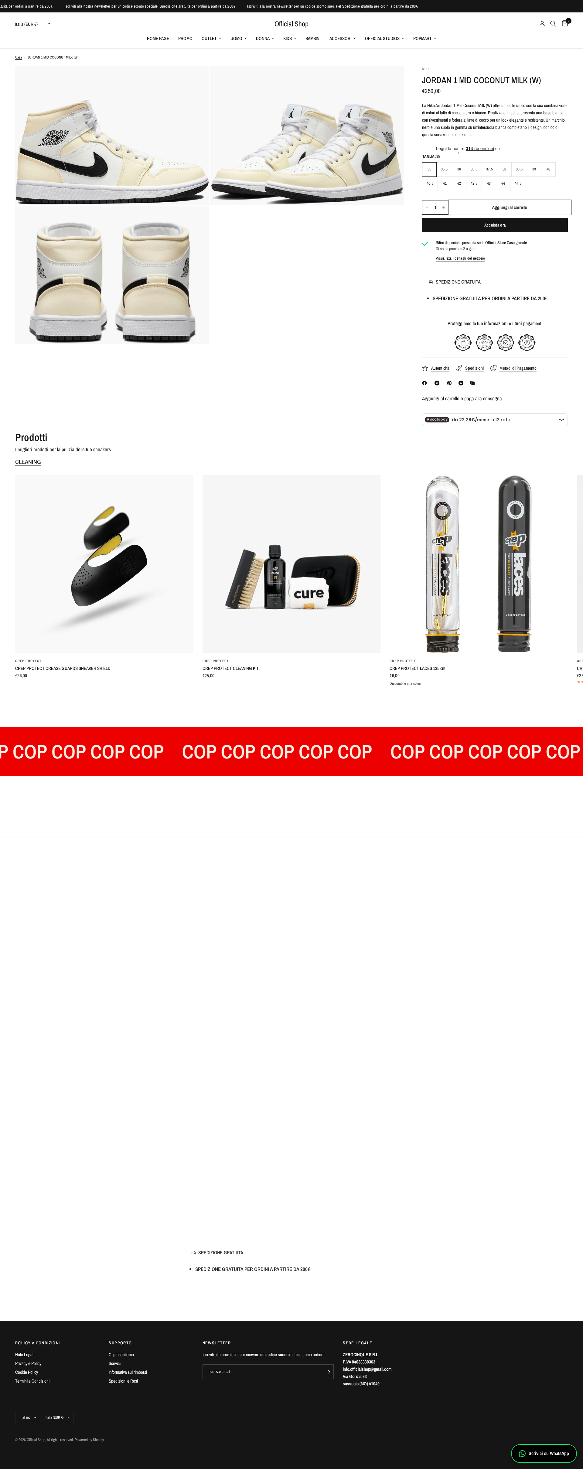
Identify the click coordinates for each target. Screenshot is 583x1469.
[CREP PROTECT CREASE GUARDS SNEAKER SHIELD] (104, 564)
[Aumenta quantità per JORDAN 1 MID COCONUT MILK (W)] (443, 207)
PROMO (185, 38)
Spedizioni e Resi (123, 1381)
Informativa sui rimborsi (128, 1372)
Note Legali (24, 1354)
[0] (563, 23)
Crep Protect (28, 661)
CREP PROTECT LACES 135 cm (417, 668)
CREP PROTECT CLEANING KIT (231, 668)
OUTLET (209, 38)
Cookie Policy (26, 1372)
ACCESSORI (340, 38)
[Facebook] (425, 383)
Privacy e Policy (28, 1363)
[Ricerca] (553, 23)
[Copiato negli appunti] (473, 383)
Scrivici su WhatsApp (549, 1453)
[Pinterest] (450, 383)
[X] (438, 383)
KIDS (287, 38)
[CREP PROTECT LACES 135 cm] (479, 564)
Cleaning (28, 462)
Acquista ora (495, 225)
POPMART (422, 38)
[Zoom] (196, 79)
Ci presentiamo (121, 1354)
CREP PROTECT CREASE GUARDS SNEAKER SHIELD (63, 668)
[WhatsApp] (462, 383)
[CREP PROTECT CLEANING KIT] (292, 564)
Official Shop (291, 23)
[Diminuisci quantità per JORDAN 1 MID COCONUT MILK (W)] (426, 207)
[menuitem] (158, 38)
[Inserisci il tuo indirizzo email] (328, 1371)
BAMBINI (312, 38)
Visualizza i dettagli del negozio (460, 258)
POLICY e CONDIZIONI (37, 1343)
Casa (18, 57)
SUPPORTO (120, 1343)
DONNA (263, 38)
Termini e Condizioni (32, 1381)
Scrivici (115, 1363)
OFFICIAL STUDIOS (382, 38)
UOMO (236, 38)
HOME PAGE (158, 38)
